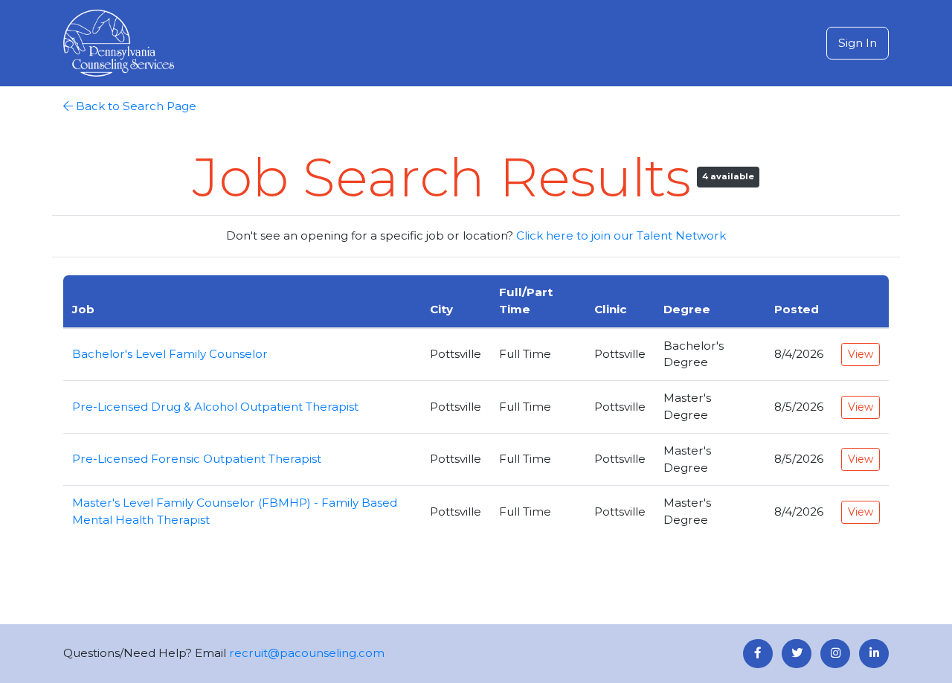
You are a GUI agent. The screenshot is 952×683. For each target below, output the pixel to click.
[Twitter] (796, 653)
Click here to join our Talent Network (621, 235)
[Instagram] (835, 653)
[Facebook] (758, 653)
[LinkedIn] (874, 653)
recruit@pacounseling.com (307, 653)
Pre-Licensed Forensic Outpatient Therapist (196, 459)
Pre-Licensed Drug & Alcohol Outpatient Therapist (215, 407)
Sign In (857, 43)
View (860, 354)
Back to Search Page (136, 106)
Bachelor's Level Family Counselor (170, 354)
